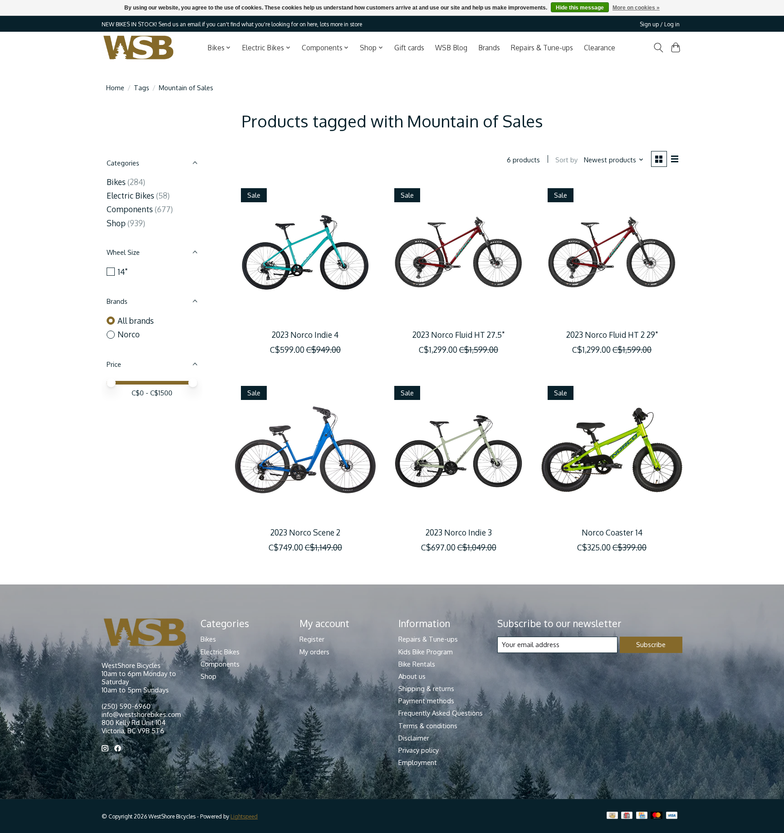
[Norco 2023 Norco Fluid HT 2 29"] (611, 252)
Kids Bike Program (425, 652)
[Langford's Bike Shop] (138, 47)
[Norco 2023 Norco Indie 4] (305, 252)
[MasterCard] (656, 816)
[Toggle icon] (658, 47)
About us (412, 676)
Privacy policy (418, 750)
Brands (489, 47)
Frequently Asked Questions (440, 713)
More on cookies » (636, 8)
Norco (129, 334)
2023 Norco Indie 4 (305, 335)
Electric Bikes (130, 195)
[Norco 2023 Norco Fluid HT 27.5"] (458, 252)
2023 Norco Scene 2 (305, 532)
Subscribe (651, 644)
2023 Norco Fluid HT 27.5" (458, 335)
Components (130, 209)
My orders (314, 652)
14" (122, 272)
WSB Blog (451, 47)
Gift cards (409, 47)
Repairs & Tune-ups (542, 47)
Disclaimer (413, 738)
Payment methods (426, 701)
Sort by (566, 160)
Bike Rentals (416, 664)
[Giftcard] (626, 816)
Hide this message (580, 8)
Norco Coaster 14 (612, 532)
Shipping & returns (426, 688)
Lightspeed (244, 816)
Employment (417, 762)
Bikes (116, 182)
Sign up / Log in (660, 24)
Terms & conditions (427, 725)
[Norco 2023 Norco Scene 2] (305, 450)
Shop (116, 223)
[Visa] (672, 816)
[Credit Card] (641, 816)
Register (311, 639)
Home (115, 87)
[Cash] (612, 816)
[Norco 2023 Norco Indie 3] (458, 450)
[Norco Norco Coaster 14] (611, 450)
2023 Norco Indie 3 (459, 532)
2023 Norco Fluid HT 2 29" (612, 335)
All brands (136, 321)
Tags (141, 87)
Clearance (599, 47)
